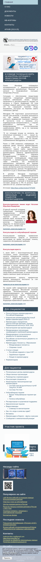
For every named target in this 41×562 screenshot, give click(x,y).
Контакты (9, 25)
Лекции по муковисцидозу (18, 357)
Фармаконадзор (12, 360)
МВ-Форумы (10, 20)
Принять (7, 558)
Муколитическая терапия (15, 404)
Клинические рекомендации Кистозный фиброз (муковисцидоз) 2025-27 (20, 318)
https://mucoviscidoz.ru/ (11, 538)
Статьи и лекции (12, 350)
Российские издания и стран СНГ (21, 352)
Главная (9, 2)
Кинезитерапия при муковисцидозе (19, 328)
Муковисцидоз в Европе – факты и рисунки (22, 416)
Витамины (10, 414)
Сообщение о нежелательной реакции (20, 418)
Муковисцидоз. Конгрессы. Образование (21, 343)
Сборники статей (15, 347)
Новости (9, 16)
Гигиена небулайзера (17, 399)
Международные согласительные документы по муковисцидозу (18, 335)
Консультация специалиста (16, 379)
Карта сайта (31, 454)
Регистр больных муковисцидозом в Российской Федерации (19, 314)
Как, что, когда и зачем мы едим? (18, 411)
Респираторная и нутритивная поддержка (21, 401)
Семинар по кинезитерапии (19, 408)
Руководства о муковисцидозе (17, 377)
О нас (7, 7)
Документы (10, 11)
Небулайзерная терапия (15, 392)
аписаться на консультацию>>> (16, 284)
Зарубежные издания (17, 354)
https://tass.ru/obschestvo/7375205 (23, 188)
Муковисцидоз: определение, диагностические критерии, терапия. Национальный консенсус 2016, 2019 (20, 323)
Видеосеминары (12, 406)
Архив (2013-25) (12, 29)
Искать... (7, 45)
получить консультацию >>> (14, 229)
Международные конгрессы (19, 345)
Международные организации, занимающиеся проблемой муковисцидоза (22, 331)
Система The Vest (15, 390)
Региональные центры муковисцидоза (20, 372)
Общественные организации (16, 374)
